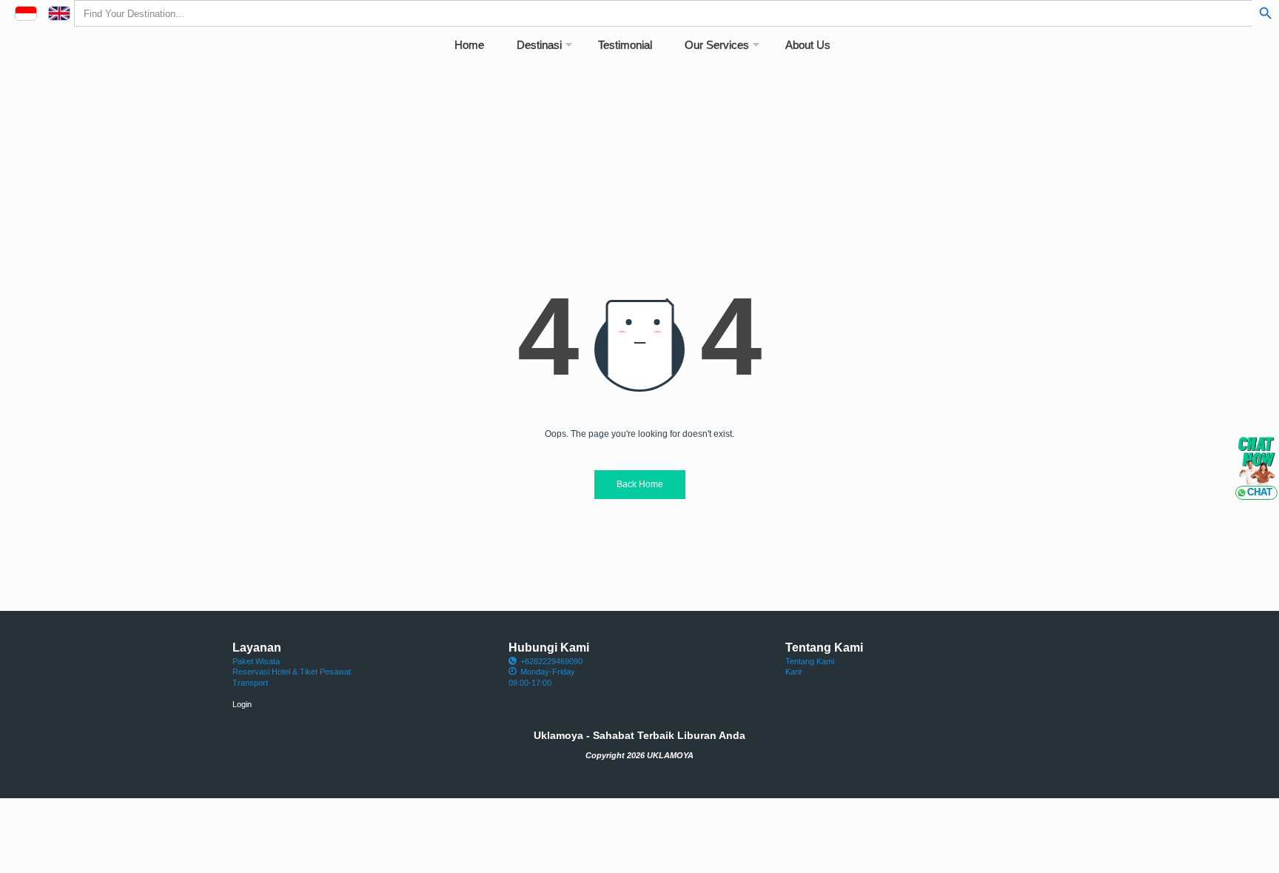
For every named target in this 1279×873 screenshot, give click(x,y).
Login (242, 704)
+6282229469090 (551, 661)
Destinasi (539, 44)
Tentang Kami (809, 661)
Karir (793, 671)
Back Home (640, 484)
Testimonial (625, 44)
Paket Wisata (256, 661)
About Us (807, 44)
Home (469, 44)
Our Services (717, 44)
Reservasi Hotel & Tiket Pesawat (291, 671)
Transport (250, 682)
